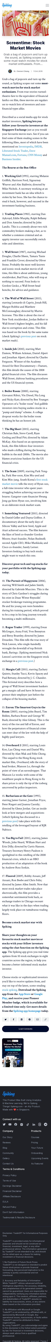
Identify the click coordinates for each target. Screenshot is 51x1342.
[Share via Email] (37, 1019)
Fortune (21, 155)
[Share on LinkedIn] (21, 1019)
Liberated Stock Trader (15, 151)
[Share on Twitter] (5, 1019)
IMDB (38, 146)
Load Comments (25, 1029)
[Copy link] (45, 1019)
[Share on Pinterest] (29, 1019)
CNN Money (34, 155)
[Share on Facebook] (13, 1019)
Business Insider (11, 159)
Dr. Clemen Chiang (21, 71)
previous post (28, 336)
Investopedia (25, 146)
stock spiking (9, 990)
